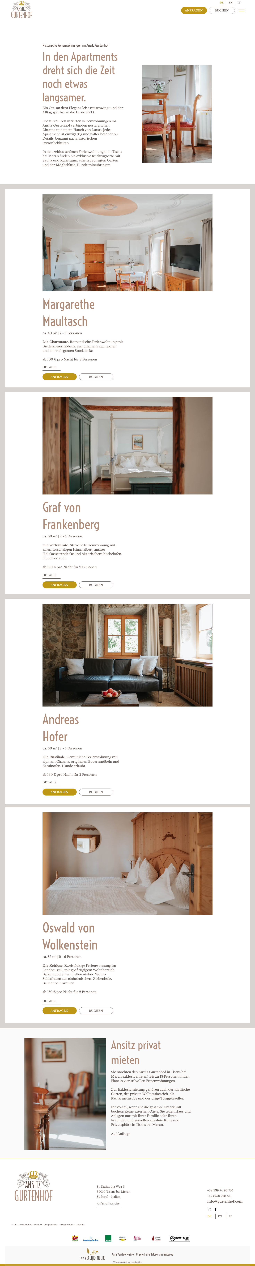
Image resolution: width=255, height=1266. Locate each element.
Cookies (80, 1224)
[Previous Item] (149, 114)
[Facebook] (215, 1209)
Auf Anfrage (120, 1134)
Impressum (51, 1224)
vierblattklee (136, 1262)
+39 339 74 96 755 (220, 1190)
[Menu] (241, 10)
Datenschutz (66, 1224)
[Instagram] (209, 1209)
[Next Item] (204, 114)
